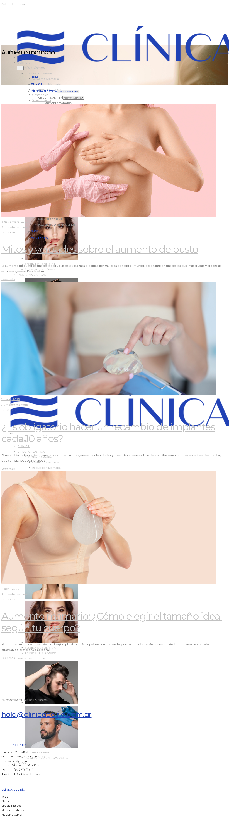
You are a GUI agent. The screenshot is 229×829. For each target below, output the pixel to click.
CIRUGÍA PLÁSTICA (31, 68)
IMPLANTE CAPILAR (39, 752)
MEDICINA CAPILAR (32, 275)
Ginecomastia (41, 100)
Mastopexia (40, 95)
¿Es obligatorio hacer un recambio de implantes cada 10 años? (108, 433)
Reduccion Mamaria (46, 84)
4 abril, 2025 (10, 588)
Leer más (8, 279)
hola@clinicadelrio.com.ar (46, 714)
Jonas (8, 232)
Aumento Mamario (45, 78)
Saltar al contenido (15, 4)
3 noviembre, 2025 (14, 221)
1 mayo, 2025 (10, 399)
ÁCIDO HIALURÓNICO (40, 653)
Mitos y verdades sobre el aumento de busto (99, 249)
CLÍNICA (24, 446)
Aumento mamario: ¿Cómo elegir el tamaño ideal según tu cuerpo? (111, 622)
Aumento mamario (15, 227)
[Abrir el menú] (20, 68)
